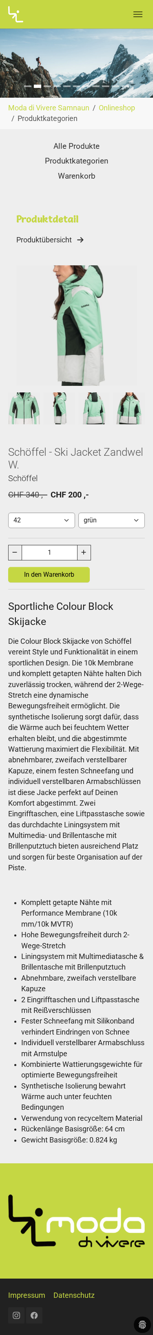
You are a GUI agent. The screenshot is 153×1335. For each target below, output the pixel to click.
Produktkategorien (77, 161)
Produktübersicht (46, 240)
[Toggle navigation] (138, 14)
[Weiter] (149, 63)
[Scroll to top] (134, 1316)
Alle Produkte (76, 146)
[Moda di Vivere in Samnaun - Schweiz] (15, 14)
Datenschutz (74, 1295)
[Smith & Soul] (37, 86)
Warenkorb (76, 176)
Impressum (26, 1295)
